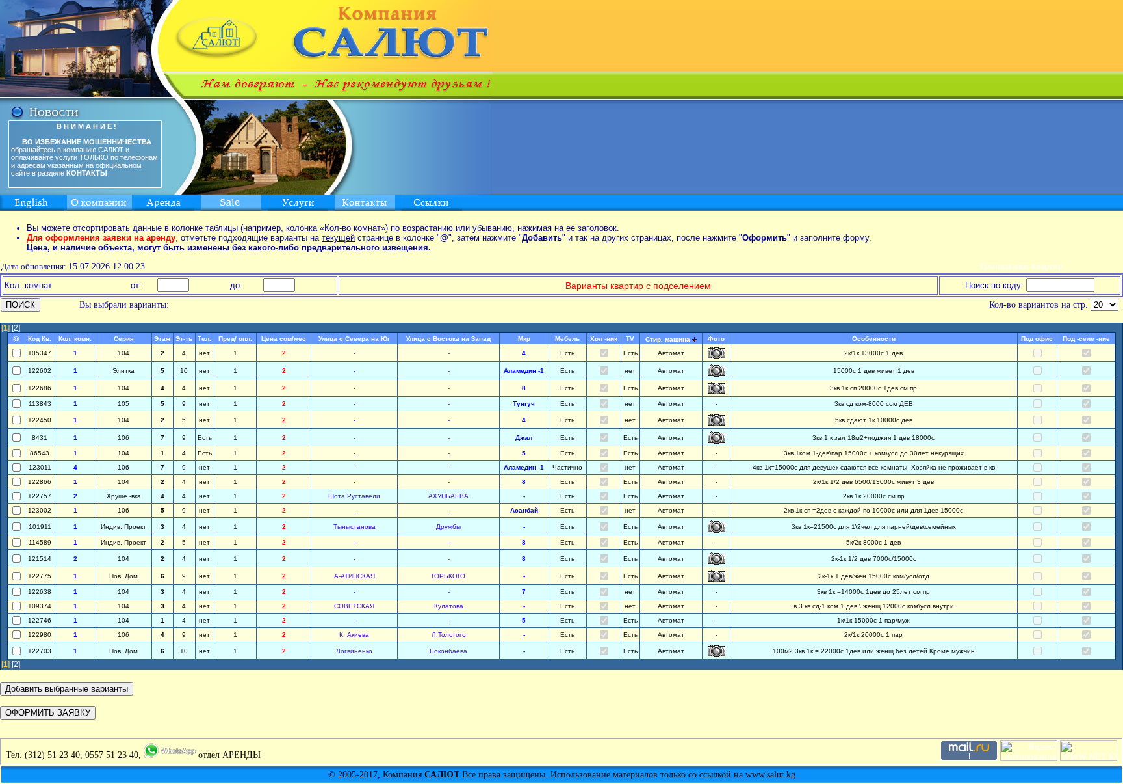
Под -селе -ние (1086, 338)
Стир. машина (667, 339)
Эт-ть (183, 338)
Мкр (524, 338)
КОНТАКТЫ (86, 173)
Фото (716, 338)
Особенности (874, 338)
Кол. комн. (75, 338)
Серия (124, 338)
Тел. (204, 338)
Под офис (1037, 338)
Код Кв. (39, 338)
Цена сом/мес (283, 338)
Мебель (567, 338)
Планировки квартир (1021, 266)
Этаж (162, 338)
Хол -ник (603, 338)
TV (630, 338)
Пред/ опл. (235, 338)
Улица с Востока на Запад (448, 338)
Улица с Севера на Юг (354, 338)
